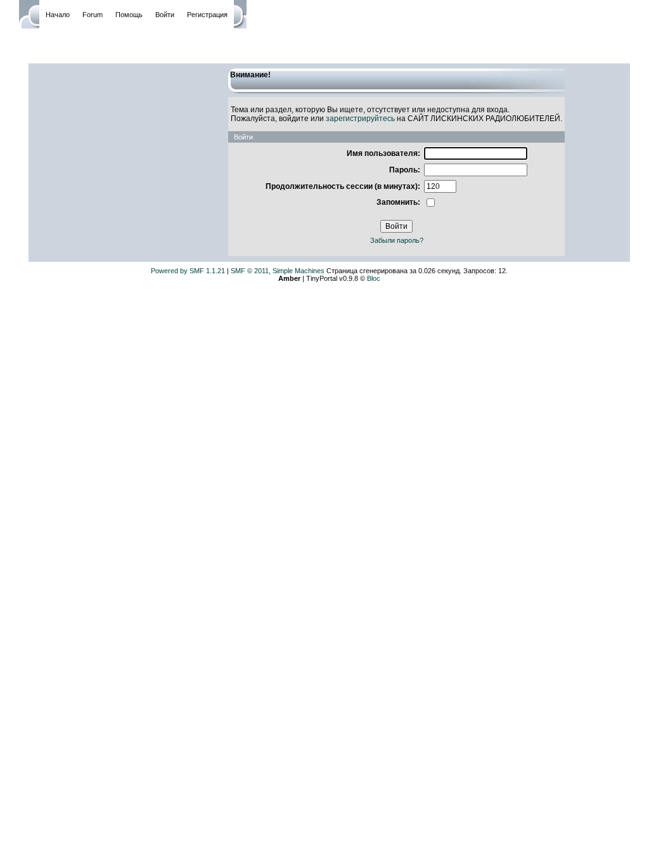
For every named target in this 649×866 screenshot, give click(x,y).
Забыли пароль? (396, 240)
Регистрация (207, 14)
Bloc (373, 278)
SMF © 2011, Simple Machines (277, 271)
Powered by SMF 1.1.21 (188, 271)
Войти (164, 14)
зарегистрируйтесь (360, 118)
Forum (92, 14)
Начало (58, 14)
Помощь (129, 14)
